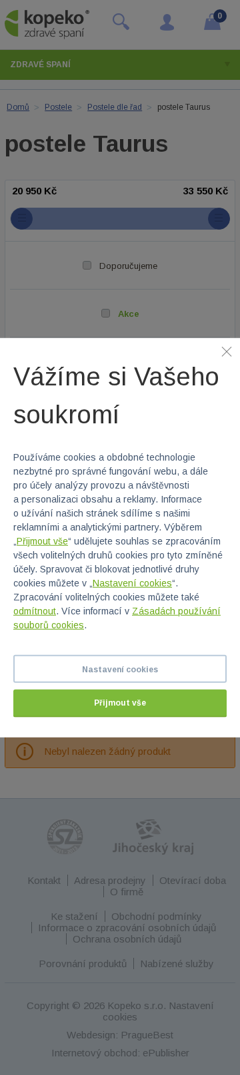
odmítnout (34, 611)
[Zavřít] (226, 350)
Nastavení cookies (132, 583)
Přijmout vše (42, 541)
